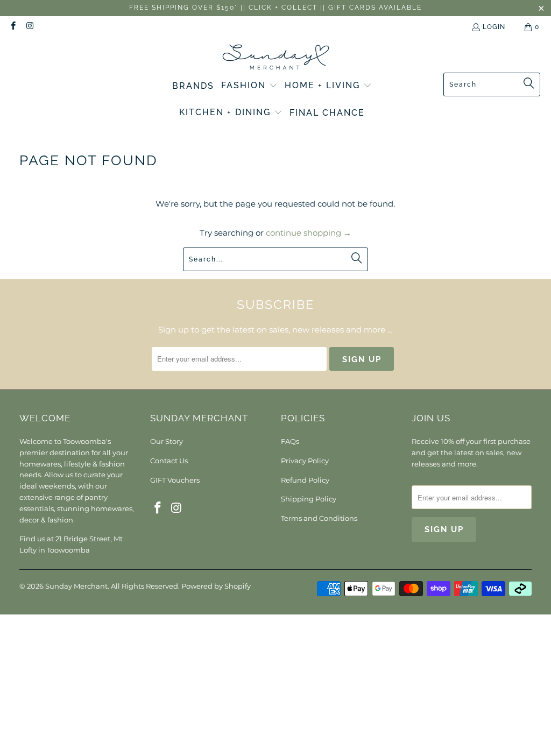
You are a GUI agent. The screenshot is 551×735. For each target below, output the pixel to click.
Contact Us (169, 460)
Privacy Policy (305, 460)
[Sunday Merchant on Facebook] (12, 27)
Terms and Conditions (319, 518)
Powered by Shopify (216, 586)
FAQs (290, 441)
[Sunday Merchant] (276, 58)
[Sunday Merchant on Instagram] (29, 27)
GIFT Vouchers (175, 480)
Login (494, 27)
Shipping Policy (308, 498)
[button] (249, 86)
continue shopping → (308, 233)
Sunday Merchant (76, 586)
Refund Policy (305, 480)
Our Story (166, 441)
